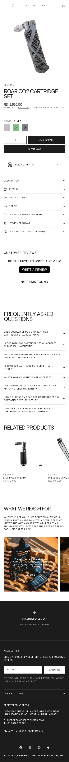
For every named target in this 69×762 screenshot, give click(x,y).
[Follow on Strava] (48, 747)
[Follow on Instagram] (29, 747)
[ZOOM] (60, 71)
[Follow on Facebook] (20, 747)
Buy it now (34, 149)
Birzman (9, 85)
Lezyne (52, 474)
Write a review (34, 269)
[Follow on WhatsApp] (39, 747)
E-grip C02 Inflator (15, 477)
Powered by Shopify (51, 755)
